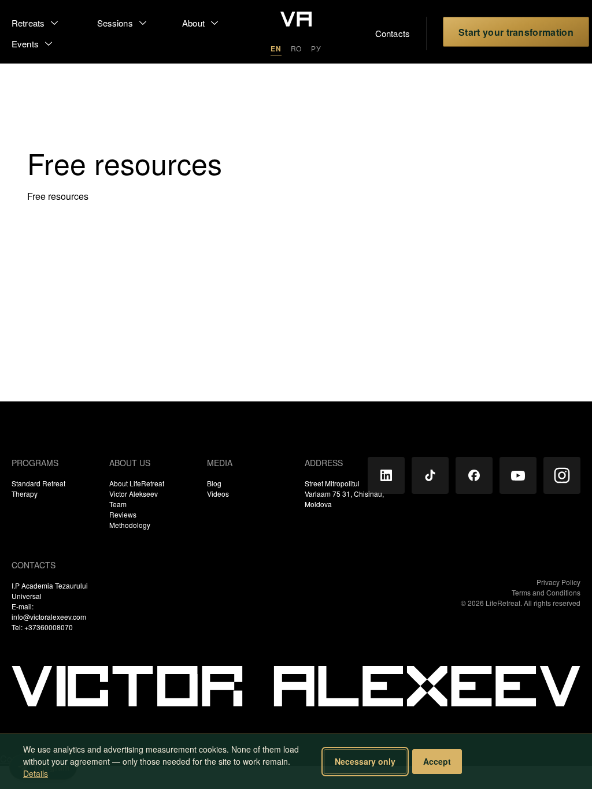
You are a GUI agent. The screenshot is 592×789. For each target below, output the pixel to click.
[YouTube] (518, 475)
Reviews (122, 514)
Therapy (25, 493)
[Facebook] (474, 475)
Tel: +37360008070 (42, 627)
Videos (218, 493)
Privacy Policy (558, 582)
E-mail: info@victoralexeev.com (49, 611)
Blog (214, 483)
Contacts (379, 33)
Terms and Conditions (546, 592)
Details (35, 773)
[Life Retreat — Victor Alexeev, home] (296, 20)
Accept (437, 761)
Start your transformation (516, 32)
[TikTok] (430, 475)
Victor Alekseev (133, 493)
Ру (316, 48)
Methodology (129, 525)
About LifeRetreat (136, 483)
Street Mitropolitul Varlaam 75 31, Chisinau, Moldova (344, 493)
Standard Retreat (38, 483)
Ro (296, 48)
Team (118, 504)
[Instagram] (561, 475)
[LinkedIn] (386, 475)
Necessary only (365, 761)
